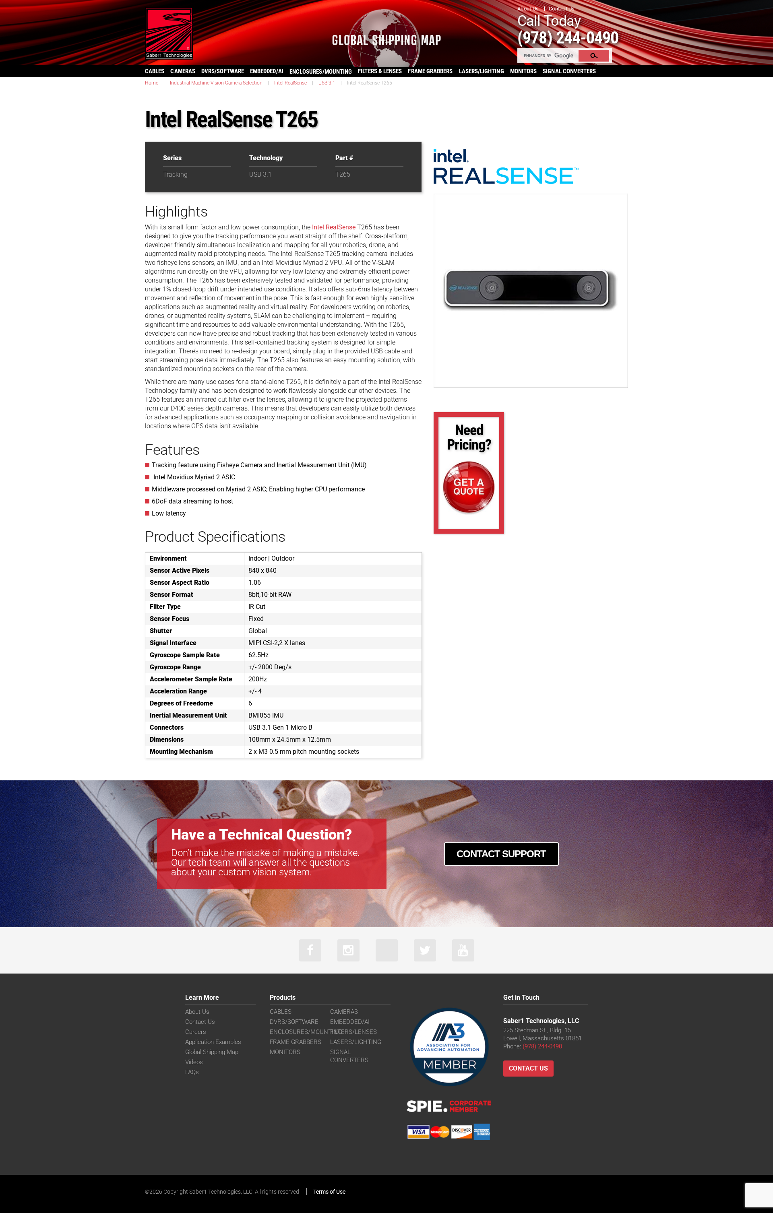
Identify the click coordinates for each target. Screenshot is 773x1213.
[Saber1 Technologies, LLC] (169, 33)
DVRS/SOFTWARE (222, 71)
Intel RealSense (290, 83)
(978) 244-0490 (567, 37)
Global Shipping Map (211, 1052)
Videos (194, 1062)
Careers (195, 1032)
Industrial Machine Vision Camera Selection (216, 83)
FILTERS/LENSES (353, 1032)
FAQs (192, 1072)
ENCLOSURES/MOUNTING (306, 1032)
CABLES (154, 71)
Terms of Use (329, 1191)
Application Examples (213, 1042)
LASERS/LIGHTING (481, 71)
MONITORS (523, 71)
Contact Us (562, 9)
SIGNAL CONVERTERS (569, 71)
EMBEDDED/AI (266, 71)
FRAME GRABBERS (430, 71)
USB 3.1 (326, 83)
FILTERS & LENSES (380, 71)
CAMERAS (182, 71)
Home (151, 83)
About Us (528, 9)
